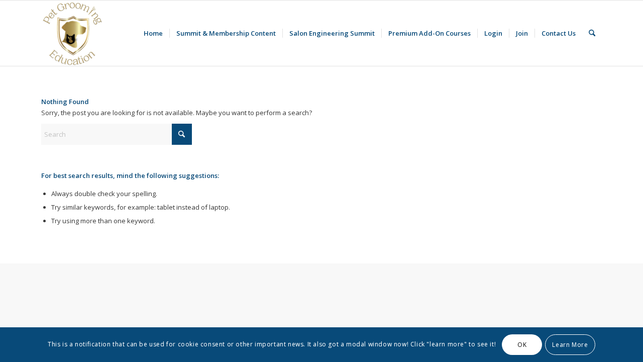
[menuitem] (153, 33)
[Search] (592, 33)
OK (521, 344)
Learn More (570, 344)
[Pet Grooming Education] (73, 33)
